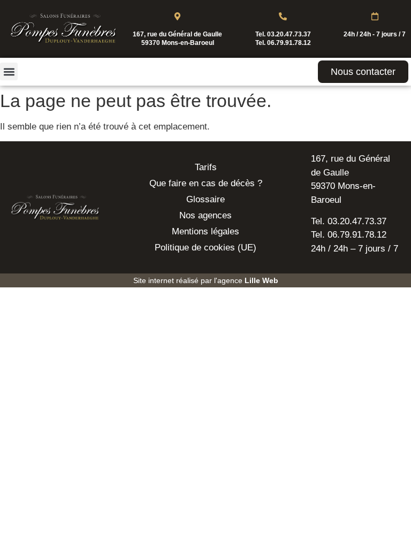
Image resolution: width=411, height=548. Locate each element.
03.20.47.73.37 (289, 34)
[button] (9, 71)
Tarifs (206, 167)
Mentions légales (205, 231)
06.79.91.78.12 (289, 43)
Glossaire (205, 199)
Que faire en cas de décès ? (205, 183)
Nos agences (205, 215)
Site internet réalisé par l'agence (205, 280)
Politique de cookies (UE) (205, 247)
